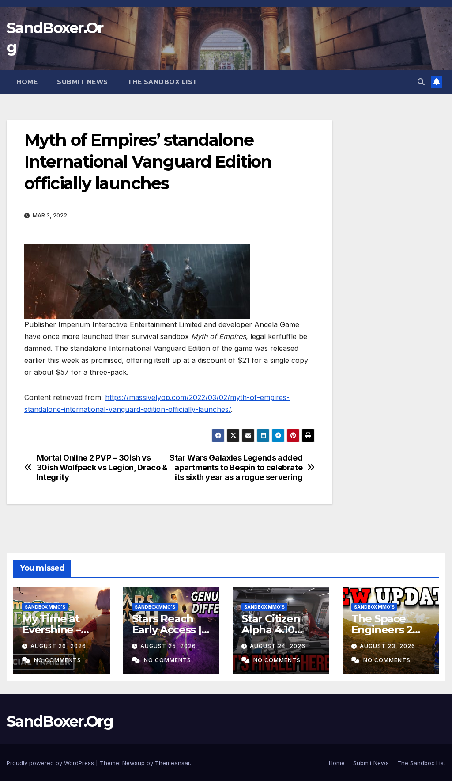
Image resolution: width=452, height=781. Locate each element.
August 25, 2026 (168, 646)
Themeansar (172, 762)
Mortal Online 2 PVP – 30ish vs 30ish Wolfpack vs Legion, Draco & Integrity (102, 467)
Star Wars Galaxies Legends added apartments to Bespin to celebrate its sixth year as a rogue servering (236, 467)
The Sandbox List (163, 82)
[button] (421, 81)
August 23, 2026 (387, 646)
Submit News (82, 82)
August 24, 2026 (277, 646)
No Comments (57, 660)
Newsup (133, 762)
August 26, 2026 (58, 646)
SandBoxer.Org (60, 721)
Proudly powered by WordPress (51, 762)
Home (27, 82)
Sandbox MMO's (45, 607)
